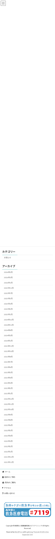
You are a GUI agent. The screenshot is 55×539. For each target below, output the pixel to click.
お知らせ (7, 257)
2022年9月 (8, 415)
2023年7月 (8, 362)
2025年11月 (9, 288)
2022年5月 (8, 430)
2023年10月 (9, 351)
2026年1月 (8, 283)
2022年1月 (8, 452)
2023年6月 (8, 367)
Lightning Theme (32, 532)
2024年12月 (9, 320)
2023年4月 (8, 378)
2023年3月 (8, 383)
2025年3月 (8, 304)
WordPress (19, 532)
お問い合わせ (9, 493)
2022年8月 (8, 420)
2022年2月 (8, 446)
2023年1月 (8, 394)
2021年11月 (9, 462)
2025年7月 (8, 293)
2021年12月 (9, 457)
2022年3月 (8, 441)
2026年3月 (8, 277)
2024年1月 (8, 341)
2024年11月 (9, 325)
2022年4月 (8, 436)
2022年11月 (9, 404)
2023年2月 (8, 388)
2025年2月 (8, 309)
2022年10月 (9, 409)
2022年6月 (8, 425)
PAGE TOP (51, 519)
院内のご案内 (10, 482)
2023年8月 (8, 357)
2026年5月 (8, 272)
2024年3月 (8, 335)
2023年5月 (8, 372)
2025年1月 (8, 314)
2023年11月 (9, 346)
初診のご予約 (10, 477)
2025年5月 (8, 298)
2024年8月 (8, 330)
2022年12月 (9, 399)
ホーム (7, 472)
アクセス (7, 488)
